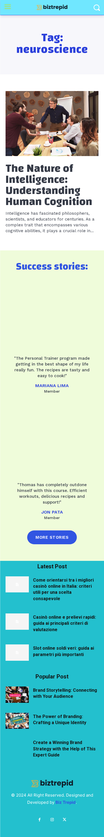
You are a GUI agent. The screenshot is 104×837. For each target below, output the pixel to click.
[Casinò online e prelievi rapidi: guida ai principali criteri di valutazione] (17, 621)
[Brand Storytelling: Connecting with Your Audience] (17, 694)
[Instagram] (52, 820)
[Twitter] (64, 820)
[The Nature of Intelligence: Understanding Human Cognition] (52, 123)
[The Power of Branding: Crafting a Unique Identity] (17, 721)
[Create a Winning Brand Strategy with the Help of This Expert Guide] (17, 747)
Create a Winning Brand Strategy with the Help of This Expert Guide (64, 749)
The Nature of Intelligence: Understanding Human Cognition (49, 185)
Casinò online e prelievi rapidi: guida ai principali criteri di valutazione (64, 623)
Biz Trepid (65, 802)
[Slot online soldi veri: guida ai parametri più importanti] (17, 652)
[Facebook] (39, 820)
